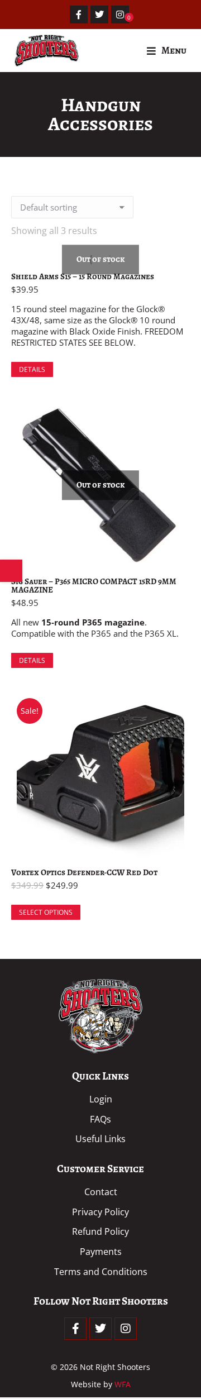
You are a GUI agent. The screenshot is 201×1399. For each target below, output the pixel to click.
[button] (166, 51)
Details (32, 369)
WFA (122, 1384)
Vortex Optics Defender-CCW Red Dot (84, 872)
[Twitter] (99, 14)
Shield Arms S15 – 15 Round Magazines (82, 276)
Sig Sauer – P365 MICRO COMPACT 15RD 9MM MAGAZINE (93, 585)
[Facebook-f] (79, 14)
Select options (46, 912)
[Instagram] (120, 14)
